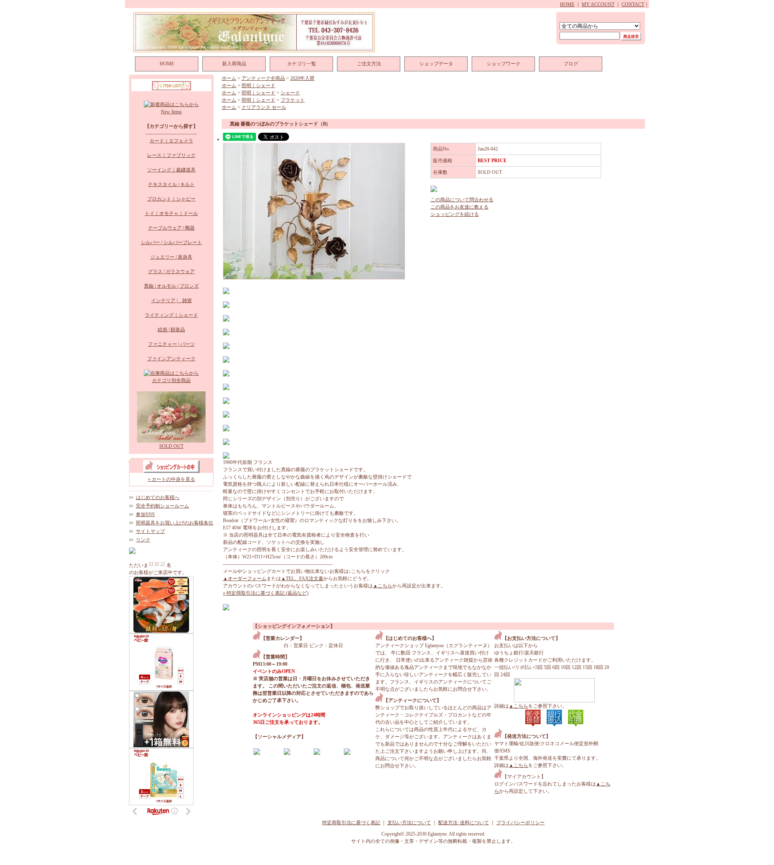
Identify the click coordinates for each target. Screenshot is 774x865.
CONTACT (633, 4)
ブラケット (293, 100)
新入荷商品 (234, 64)
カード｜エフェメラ (171, 141)
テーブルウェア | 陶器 (171, 228)
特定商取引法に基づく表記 (351, 822)
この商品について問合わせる (462, 200)
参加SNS (145, 514)
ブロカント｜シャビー (171, 199)
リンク (143, 540)
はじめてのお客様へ (157, 497)
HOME (567, 4)
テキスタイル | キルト (171, 184)
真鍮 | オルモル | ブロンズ (171, 286)
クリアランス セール (263, 107)
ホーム (229, 78)
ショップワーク (503, 64)
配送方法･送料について (463, 822)
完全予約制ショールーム (162, 506)
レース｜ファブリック (171, 155)
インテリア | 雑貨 (171, 300)
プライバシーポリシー (520, 822)
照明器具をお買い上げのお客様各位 (174, 523)
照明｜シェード (258, 85)
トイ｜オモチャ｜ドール (171, 213)
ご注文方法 (369, 64)
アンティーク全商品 (263, 78)
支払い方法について (409, 822)
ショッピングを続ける (455, 214)
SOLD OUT (171, 446)
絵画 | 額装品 (171, 329)
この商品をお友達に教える (460, 207)
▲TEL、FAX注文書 (302, 578)
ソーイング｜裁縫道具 (171, 170)
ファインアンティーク (171, 358)
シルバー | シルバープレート (171, 242)
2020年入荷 (302, 78)
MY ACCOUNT (598, 4)
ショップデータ (436, 64)
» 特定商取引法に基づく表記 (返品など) (265, 593)
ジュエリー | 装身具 (171, 257)
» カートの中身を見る (171, 479)
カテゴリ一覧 (301, 64)
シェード (290, 93)
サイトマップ (150, 531)
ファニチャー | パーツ (171, 344)
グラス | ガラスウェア (171, 271)
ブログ (571, 64)
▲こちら (382, 586)
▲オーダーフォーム (244, 578)
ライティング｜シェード (171, 315)
